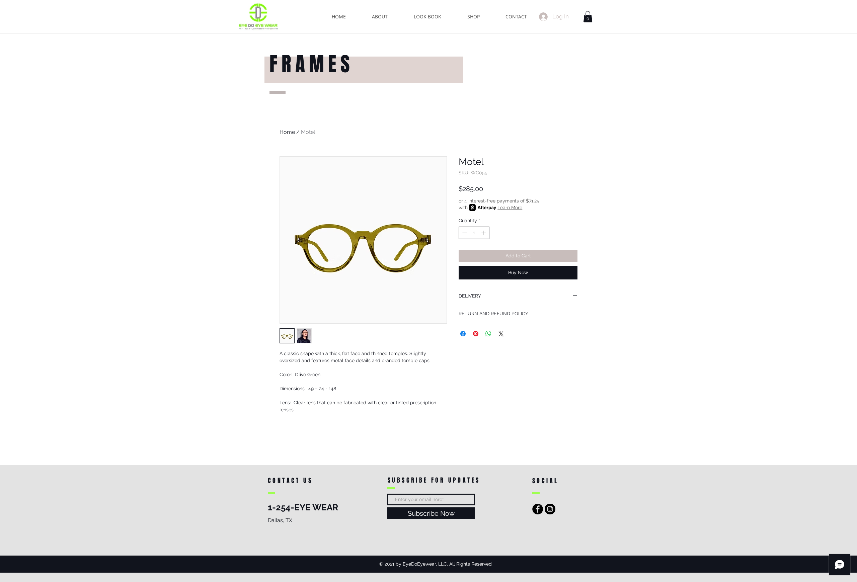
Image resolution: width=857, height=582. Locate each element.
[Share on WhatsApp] (488, 334)
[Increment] (484, 233)
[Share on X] (501, 334)
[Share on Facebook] (463, 334)
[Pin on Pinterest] (476, 334)
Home (287, 132)
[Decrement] (464, 233)
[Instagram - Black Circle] (550, 509)
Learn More (509, 207)
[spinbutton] (474, 233)
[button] (588, 16)
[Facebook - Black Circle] (537, 509)
